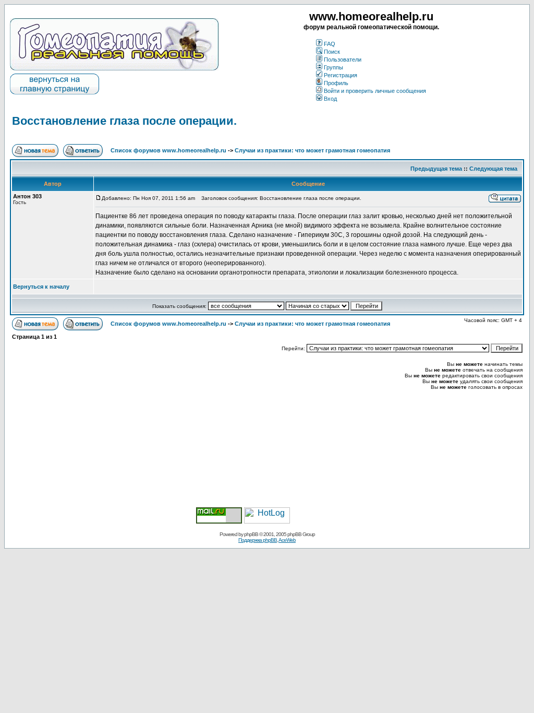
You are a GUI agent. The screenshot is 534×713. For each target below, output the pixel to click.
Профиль (336, 83)
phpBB (251, 534)
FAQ (329, 44)
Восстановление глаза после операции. (124, 120)
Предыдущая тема (436, 168)
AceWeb (287, 540)
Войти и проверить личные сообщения (375, 91)
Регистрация (340, 75)
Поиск (332, 52)
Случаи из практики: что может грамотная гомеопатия (312, 150)
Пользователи (342, 59)
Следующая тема (493, 168)
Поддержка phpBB (257, 540)
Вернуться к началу (41, 286)
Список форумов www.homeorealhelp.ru (168, 150)
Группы (333, 67)
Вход (330, 99)
